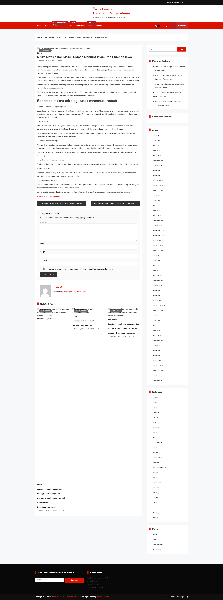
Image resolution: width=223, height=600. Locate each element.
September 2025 (159, 185)
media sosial (157, 457)
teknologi (156, 492)
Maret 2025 (157, 215)
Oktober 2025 (158, 180)
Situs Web (43, 261)
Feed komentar (158, 544)
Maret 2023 (157, 335)
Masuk (155, 534)
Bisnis (47, 26)
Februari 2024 (158, 280)
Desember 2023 (158, 290)
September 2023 (159, 305)
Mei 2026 (156, 145)
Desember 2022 (158, 350)
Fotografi (156, 427)
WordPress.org (158, 549)
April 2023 (156, 330)
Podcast (156, 472)
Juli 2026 (156, 135)
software (156, 487)
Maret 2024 (157, 275)
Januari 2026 (157, 165)
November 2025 (158, 175)
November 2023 (158, 295)
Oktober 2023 (158, 300)
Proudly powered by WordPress (65, 597)
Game (70, 24)
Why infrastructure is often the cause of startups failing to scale (167, 103)
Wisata (155, 517)
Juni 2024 (156, 260)
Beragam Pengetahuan (111, 13)
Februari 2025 (158, 220)
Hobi (154, 437)
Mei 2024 (156, 265)
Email (42, 252)
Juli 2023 (156, 315)
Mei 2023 (156, 325)
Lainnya (98, 26)
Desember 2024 (158, 230)
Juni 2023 (156, 320)
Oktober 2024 (158, 240)
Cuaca (155, 407)
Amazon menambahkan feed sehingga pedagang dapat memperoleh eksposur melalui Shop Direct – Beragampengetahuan (51, 498)
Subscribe (182, 26)
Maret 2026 (157, 155)
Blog (167, 597)
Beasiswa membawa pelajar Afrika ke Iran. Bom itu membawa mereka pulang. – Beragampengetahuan (123, 328)
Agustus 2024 (158, 250)
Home (39, 26)
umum (155, 507)
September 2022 (159, 365)
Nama (42, 244)
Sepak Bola (80, 26)
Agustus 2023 (158, 310)
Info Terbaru (59, 24)
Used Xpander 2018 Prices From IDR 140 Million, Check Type (167, 94)
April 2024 (156, 270)
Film (90, 24)
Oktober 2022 (158, 360)
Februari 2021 (158, 380)
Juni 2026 (156, 140)
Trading (155, 497)
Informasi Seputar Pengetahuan (49, 196)
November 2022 (158, 355)
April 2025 (156, 210)
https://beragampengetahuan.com (73, 292)
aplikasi (155, 397)
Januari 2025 (157, 225)
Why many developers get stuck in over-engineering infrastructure (167, 77)
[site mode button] (157, 26)
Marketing (156, 452)
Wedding (156, 512)
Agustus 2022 (158, 370)
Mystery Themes (102, 597)
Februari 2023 (158, 340)
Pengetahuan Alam (160, 467)
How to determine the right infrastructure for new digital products (169, 68)
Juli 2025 (156, 195)
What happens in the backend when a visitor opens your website (169, 86)
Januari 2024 (157, 285)
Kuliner (155, 447)
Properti (156, 477)
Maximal (60, 61)
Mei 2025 (156, 205)
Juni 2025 (156, 200)
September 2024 (159, 245)
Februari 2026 (158, 160)
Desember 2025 (158, 170)
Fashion (155, 417)
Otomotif (156, 462)
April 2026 (156, 150)
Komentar (44, 222)
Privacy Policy (182, 597)
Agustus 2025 (158, 190)
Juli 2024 (156, 255)
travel (155, 502)
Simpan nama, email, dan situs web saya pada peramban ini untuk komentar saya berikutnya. (78, 269)
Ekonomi (156, 412)
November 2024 (158, 235)
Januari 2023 (157, 345)
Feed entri (156, 539)
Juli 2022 (156, 375)
